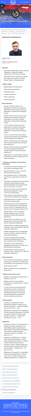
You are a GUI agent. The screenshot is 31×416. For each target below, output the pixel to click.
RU (21, 2)
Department (11, 31)
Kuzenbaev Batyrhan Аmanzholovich (11, 384)
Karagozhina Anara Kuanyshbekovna (11, 381)
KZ (24, 2)
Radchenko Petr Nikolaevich (9, 389)
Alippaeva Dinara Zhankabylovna (10, 366)
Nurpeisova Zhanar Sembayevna (10, 386)
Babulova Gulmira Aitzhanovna (9, 369)
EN (27, 2)
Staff (9, 33)
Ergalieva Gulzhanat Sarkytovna (10, 375)
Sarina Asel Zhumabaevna (8, 392)
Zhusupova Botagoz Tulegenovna (10, 378)
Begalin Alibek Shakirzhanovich (9, 372)
